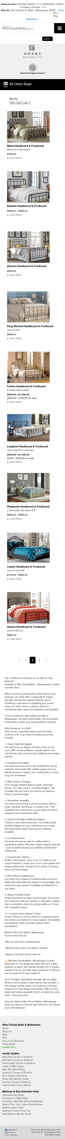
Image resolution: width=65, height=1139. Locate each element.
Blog (4, 1034)
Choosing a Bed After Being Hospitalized (22, 1101)
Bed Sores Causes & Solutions (17, 1059)
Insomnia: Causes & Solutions (17, 1072)
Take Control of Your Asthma (16, 1085)
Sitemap (14, 1135)
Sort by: (13, 98)
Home (5, 1028)
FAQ (4, 1037)
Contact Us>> (9, 1047)
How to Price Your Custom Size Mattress (22, 1104)
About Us (7, 1031)
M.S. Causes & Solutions (14, 1075)
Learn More (14, 158)
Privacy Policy (10, 1133)
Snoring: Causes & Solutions (16, 1081)
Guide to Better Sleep (13, 1066)
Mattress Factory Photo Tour (16, 1110)
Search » (47, 38)
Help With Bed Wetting (13, 1069)
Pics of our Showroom (13, 1040)
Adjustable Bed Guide (13, 1094)
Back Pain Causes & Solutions (17, 1056)
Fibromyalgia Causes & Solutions (18, 1063)
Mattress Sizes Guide (13, 1107)
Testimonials (8, 1043)
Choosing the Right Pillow (15, 1098)
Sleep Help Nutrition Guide (15, 1078)
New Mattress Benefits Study (16, 1113)
